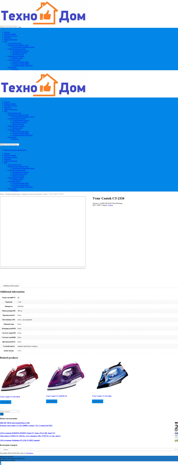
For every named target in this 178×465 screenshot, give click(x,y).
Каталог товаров (10, 34)
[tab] (11, 286)
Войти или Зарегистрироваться (15, 150)
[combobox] (89, 449)
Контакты (7, 38)
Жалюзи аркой (17, 58)
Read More (6, 402)
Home (2, 194)
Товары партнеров (10, 39)
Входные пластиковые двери (18, 45)
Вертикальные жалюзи (16, 56)
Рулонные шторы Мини (20, 64)
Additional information (11, 286)
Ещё (5, 41)
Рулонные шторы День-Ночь (22, 65)
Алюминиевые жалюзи (20, 51)
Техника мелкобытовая (12, 194)
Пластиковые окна (14, 43)
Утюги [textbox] (88, 449)
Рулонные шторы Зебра (20, 62)
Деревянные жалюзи (19, 52)
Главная (7, 32)
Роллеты (15, 69)
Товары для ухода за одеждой (32, 194)
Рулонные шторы (14, 60)
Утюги (45, 194)
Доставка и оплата (10, 36)
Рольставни (12, 67)
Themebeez (29, 453)
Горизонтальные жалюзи (17, 49)
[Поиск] (2, 414)
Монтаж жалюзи (18, 54)
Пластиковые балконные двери (23, 47)
